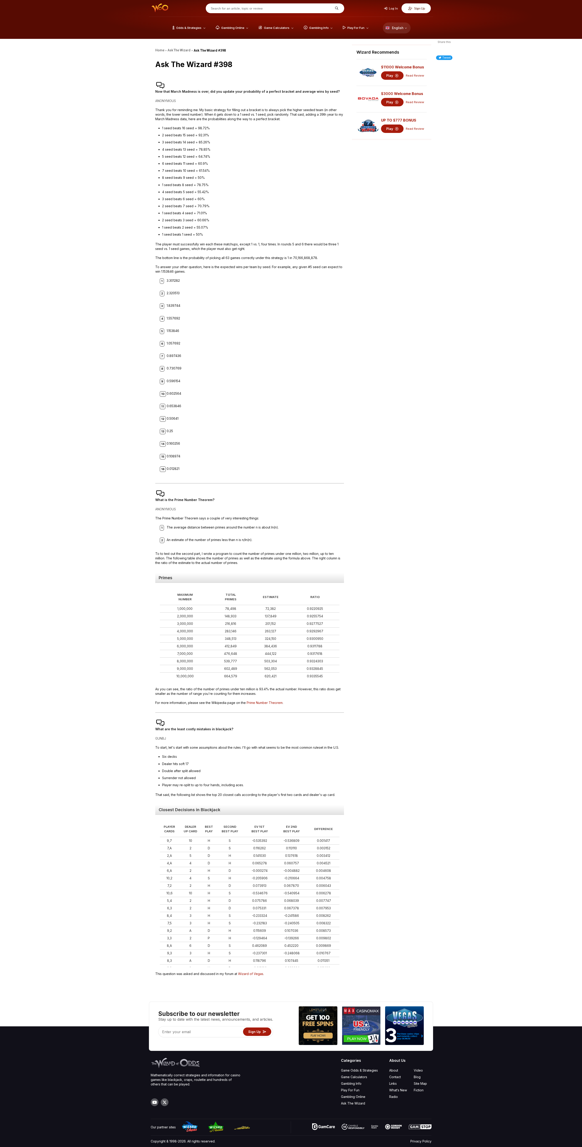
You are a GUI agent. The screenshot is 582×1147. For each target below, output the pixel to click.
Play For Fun (350, 1090)
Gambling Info (351, 1083)
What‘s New (398, 1090)
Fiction (419, 1090)
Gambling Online (353, 1097)
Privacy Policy (420, 1141)
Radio (393, 1097)
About (393, 1070)
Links (393, 1083)
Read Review (415, 75)
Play (390, 75)
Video (418, 1070)
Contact (395, 1077)
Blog (417, 1077)
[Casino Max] (361, 1026)
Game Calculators (354, 1077)
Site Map (420, 1083)
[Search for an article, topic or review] (336, 8)
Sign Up (419, 8)
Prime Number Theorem (265, 703)
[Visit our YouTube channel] (154, 1102)
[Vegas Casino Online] (404, 1026)
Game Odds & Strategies (359, 1070)
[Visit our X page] (164, 1102)
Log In (393, 8)
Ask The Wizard (353, 1103)
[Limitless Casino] (318, 1026)
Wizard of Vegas (250, 974)
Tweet (446, 57)
